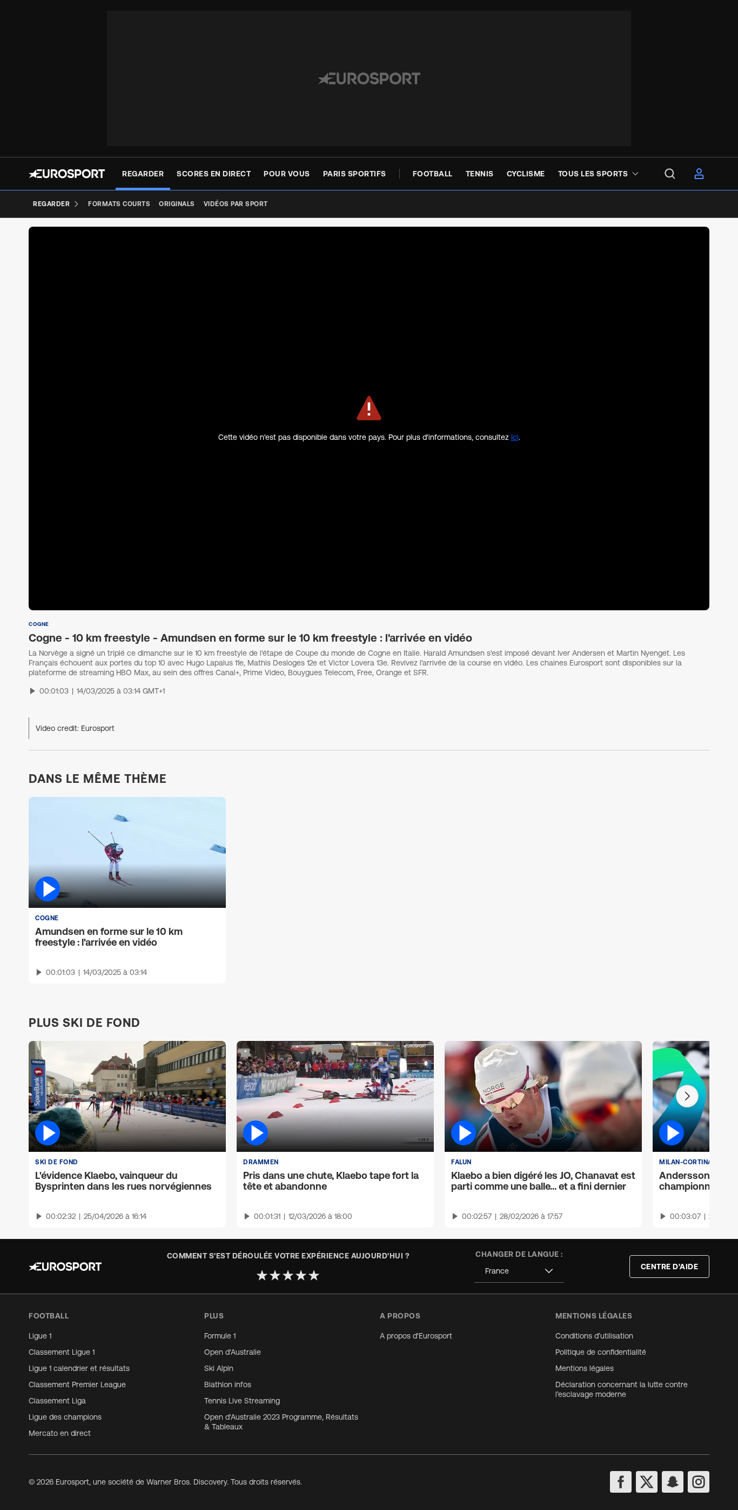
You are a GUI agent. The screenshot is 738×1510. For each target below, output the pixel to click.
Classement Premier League (77, 1384)
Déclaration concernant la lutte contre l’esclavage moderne (621, 1389)
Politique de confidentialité (600, 1352)
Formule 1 (220, 1335)
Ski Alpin (218, 1368)
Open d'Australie (232, 1352)
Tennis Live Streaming (242, 1400)
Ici (515, 437)
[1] (262, 1275)
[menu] (670, 173)
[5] (313, 1275)
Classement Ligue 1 (62, 1352)
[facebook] (621, 1482)
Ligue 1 (40, 1335)
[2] (275, 1275)
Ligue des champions (65, 1417)
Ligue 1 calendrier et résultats (79, 1368)
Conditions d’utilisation (594, 1335)
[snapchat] (672, 1482)
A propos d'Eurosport (416, 1335)
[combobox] (519, 1271)
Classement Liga (57, 1400)
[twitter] (647, 1482)
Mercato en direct (60, 1433)
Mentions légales (584, 1368)
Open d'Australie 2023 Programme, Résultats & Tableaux (281, 1422)
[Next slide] (687, 1096)
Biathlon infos (227, 1384)
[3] (287, 1275)
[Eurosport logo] (67, 174)
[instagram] (698, 1482)
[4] (300, 1275)
